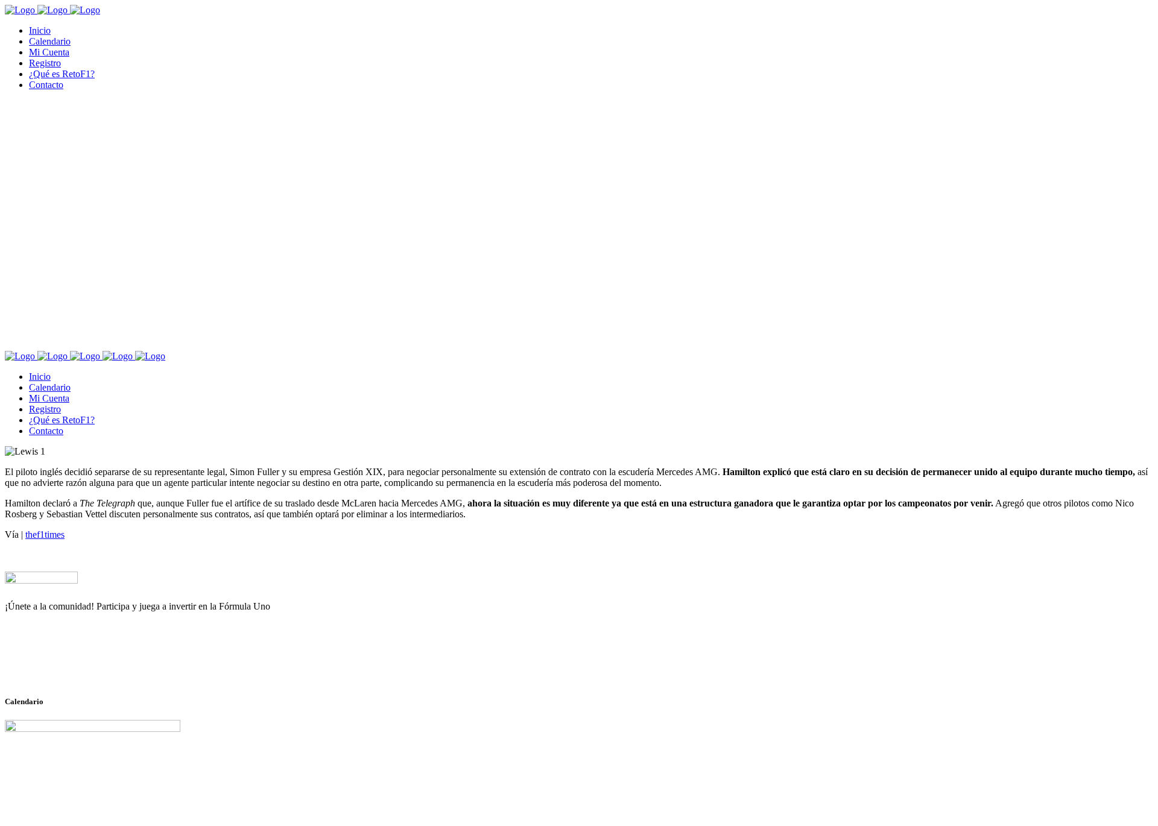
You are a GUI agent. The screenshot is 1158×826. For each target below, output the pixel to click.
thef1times (45, 534)
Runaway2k (63, 665)
